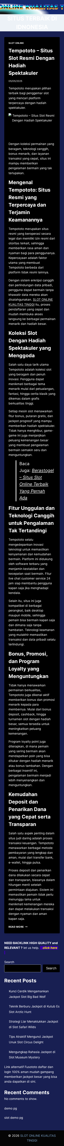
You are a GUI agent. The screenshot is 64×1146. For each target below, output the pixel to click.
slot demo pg (13, 1117)
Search (9, 962)
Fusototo (31, 1067)
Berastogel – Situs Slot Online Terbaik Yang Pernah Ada (36, 484)
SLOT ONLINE (16, 43)
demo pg (10, 1108)
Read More (18, 926)
